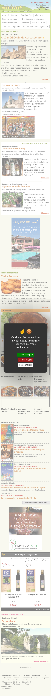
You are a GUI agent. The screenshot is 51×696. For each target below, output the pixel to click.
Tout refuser (26, 360)
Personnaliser (25, 365)
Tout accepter (26, 354)
